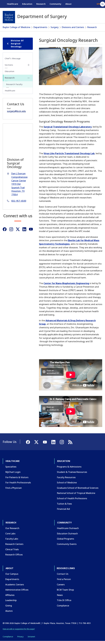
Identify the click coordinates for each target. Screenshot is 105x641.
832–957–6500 (18, 200)
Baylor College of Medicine (16, 27)
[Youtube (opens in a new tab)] (31, 229)
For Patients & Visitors (16, 477)
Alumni (9, 610)
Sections (9, 65)
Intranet (31, 636)
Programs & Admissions (69, 466)
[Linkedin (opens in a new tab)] (24, 229)
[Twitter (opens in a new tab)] (18, 229)
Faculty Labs (11, 538)
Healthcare (12, 3)
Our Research (12, 528)
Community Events (67, 544)
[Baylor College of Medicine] (9, 17)
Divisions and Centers (73, 27)
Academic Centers (14, 584)
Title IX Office (64, 600)
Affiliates (9, 595)
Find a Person (64, 579)
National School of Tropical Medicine (76, 493)
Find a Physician (13, 487)
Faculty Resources (66, 477)
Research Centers (14, 544)
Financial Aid (63, 508)
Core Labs (10, 533)
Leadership (11, 600)
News (60, 595)
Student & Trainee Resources (72, 472)
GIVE (99, 4)
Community (55, 3)
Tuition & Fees (64, 503)
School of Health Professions (72, 498)
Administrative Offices (16, 589)
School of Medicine (67, 482)
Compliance (63, 605)
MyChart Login (13, 472)
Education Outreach (67, 533)
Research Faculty (14, 84)
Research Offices (14, 554)
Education (27, 3)
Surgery (55, 27)
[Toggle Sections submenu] (28, 65)
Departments (40, 27)
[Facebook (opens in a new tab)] (5, 229)
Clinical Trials (12, 549)
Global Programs (65, 538)
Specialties (10, 466)
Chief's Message (13, 58)
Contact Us (62, 573)
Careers (61, 584)
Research (41, 3)
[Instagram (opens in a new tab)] (11, 229)
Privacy (20, 636)
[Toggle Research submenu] (28, 78)
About (68, 3)
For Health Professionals (18, 482)
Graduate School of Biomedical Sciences (77, 487)
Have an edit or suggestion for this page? (19, 629)
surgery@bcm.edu (16, 111)
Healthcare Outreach (68, 528)
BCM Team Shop (65, 589)
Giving (8, 605)
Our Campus (11, 573)
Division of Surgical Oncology (17, 43)
